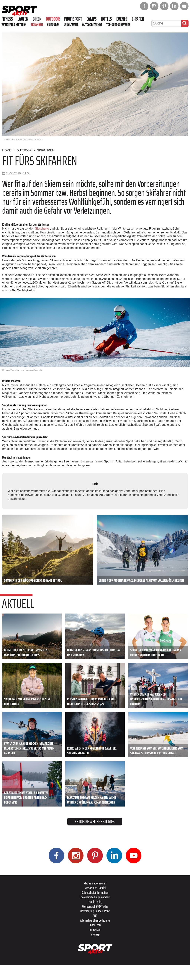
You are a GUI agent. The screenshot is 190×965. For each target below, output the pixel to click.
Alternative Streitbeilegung (95, 920)
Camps (91, 19)
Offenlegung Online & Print (95, 911)
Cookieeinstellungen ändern (95, 897)
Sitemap (95, 934)
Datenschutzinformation (95, 892)
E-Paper (138, 19)
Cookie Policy (95, 902)
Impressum (95, 930)
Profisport (73, 19)
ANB (95, 916)
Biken (37, 19)
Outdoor (53, 19)
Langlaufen (71, 24)
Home (6, 150)
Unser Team (95, 925)
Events (121, 19)
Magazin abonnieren (95, 883)
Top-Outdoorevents (118, 24)
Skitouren (53, 24)
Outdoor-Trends (92, 24)
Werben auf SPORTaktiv (95, 906)
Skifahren (37, 24)
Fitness (7, 19)
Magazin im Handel (95, 888)
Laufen (22, 19)
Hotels (106, 19)
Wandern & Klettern (14, 24)
